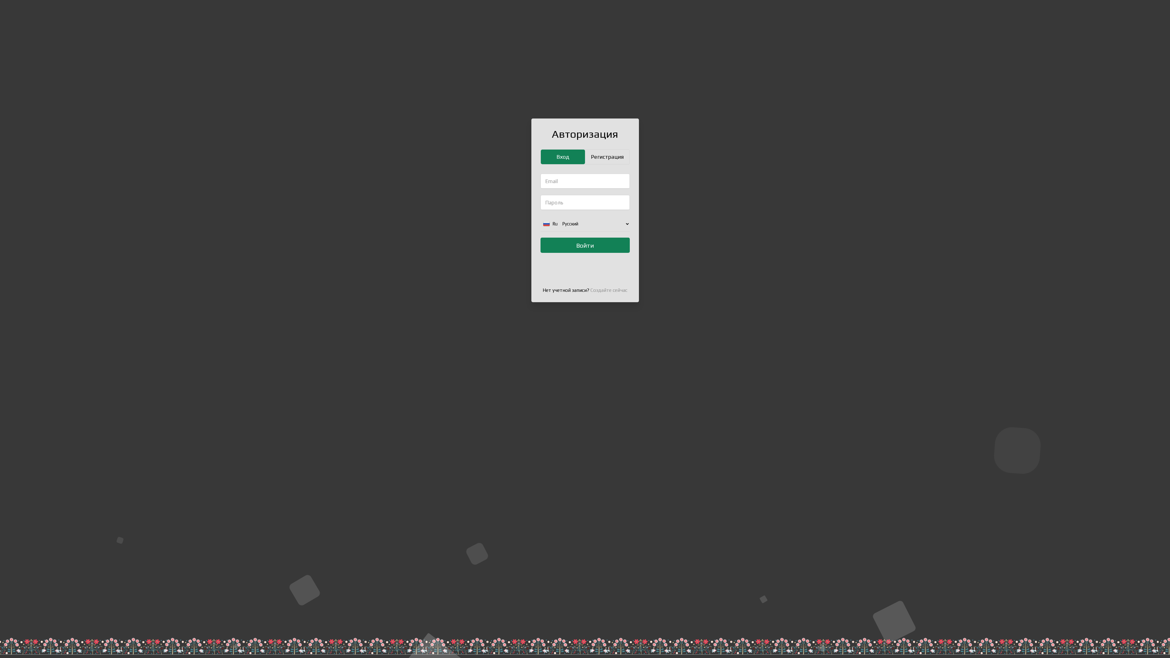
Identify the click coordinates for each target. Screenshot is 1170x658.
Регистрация (607, 157)
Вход (562, 157)
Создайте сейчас (608, 290)
